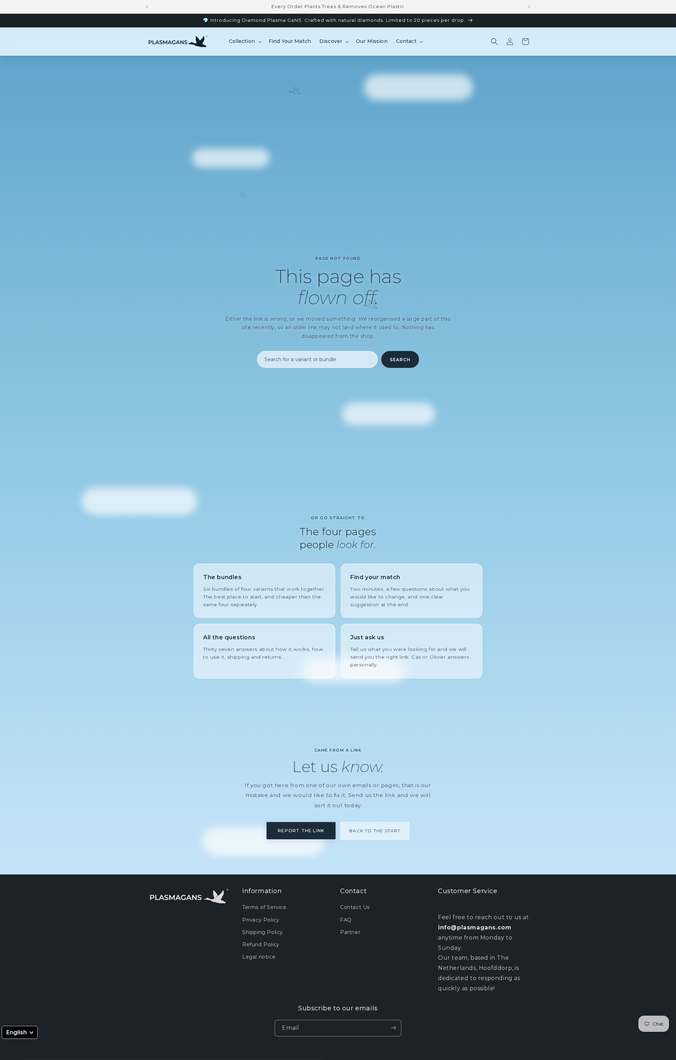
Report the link (301, 830)
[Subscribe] (393, 1028)
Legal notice (258, 957)
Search (400, 359)
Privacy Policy (260, 920)
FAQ (346, 920)
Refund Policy (261, 944)
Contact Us (355, 907)
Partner (350, 932)
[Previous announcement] (147, 6)
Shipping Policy (262, 932)
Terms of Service (264, 907)
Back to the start (374, 830)
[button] (244, 41)
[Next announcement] (529, 6)
